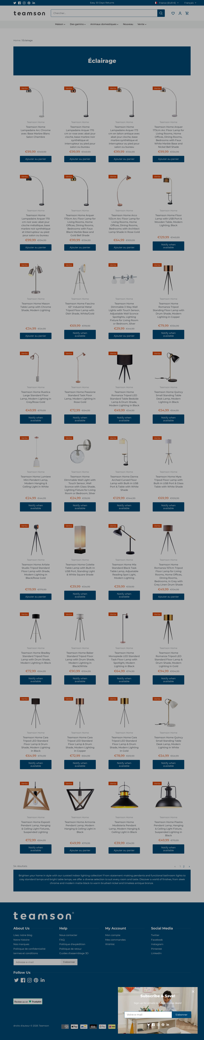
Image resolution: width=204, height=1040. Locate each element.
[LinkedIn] (167, 1024)
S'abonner (181, 1014)
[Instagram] (158, 1024)
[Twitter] (148, 1024)
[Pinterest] (163, 1024)
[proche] (193, 991)
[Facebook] (153, 1024)
